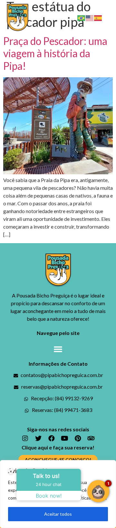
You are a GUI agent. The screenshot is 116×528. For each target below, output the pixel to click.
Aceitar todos (58, 514)
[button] (109, 17)
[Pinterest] (78, 438)
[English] (90, 17)
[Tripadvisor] (91, 438)
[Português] (81, 17)
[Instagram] (25, 438)
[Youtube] (65, 438)
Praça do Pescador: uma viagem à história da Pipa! (55, 53)
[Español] (98, 17)
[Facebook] (51, 438)
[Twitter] (38, 438)
